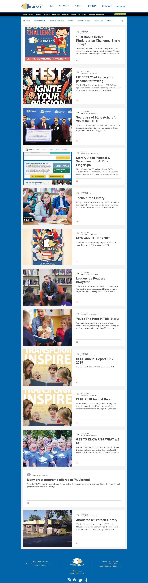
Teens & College (83, 21)
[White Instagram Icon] (68, 580)
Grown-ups (98, 21)
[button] (122, 21)
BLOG (35, 565)
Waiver (39, 565)
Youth (70, 21)
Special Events (39, 21)
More (109, 21)
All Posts (26, 21)
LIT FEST (43, 565)
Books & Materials (57, 21)
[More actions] (120, 32)
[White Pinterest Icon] (74, 580)
